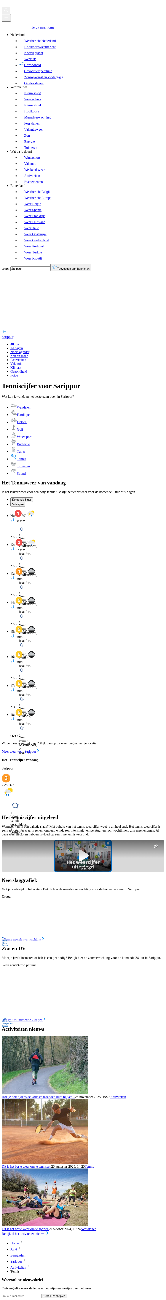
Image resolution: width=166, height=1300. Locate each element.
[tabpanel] (83, 631)
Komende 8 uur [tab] (21, 499)
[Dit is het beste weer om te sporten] (45, 1225)
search (6, 268)
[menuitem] (87, 59)
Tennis (89, 1166)
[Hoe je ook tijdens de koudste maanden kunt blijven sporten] (45, 1093)
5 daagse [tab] (18, 504)
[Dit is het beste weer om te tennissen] (45, 1162)
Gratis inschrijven (54, 1296)
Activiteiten (118, 1097)
